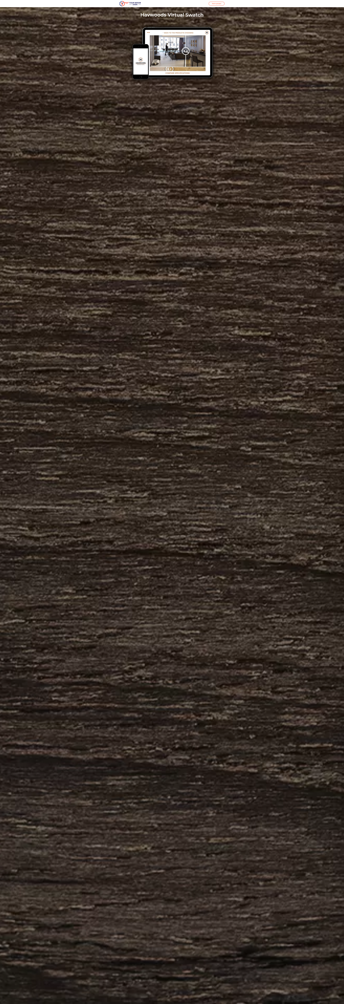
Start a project (216, 3)
